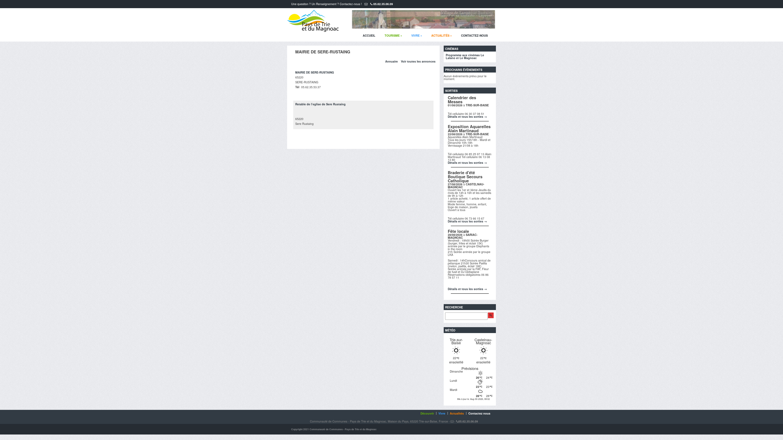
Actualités (441, 35)
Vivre (416, 35)
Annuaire (391, 61)
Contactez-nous (474, 35)
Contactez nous (479, 413)
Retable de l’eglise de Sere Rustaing (320, 104)
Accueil (369, 35)
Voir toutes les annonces (418, 61)
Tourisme (393, 35)
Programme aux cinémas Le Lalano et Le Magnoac (465, 56)
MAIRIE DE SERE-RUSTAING (314, 72)
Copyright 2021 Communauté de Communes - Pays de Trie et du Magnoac (334, 429)
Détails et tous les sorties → (467, 116)
